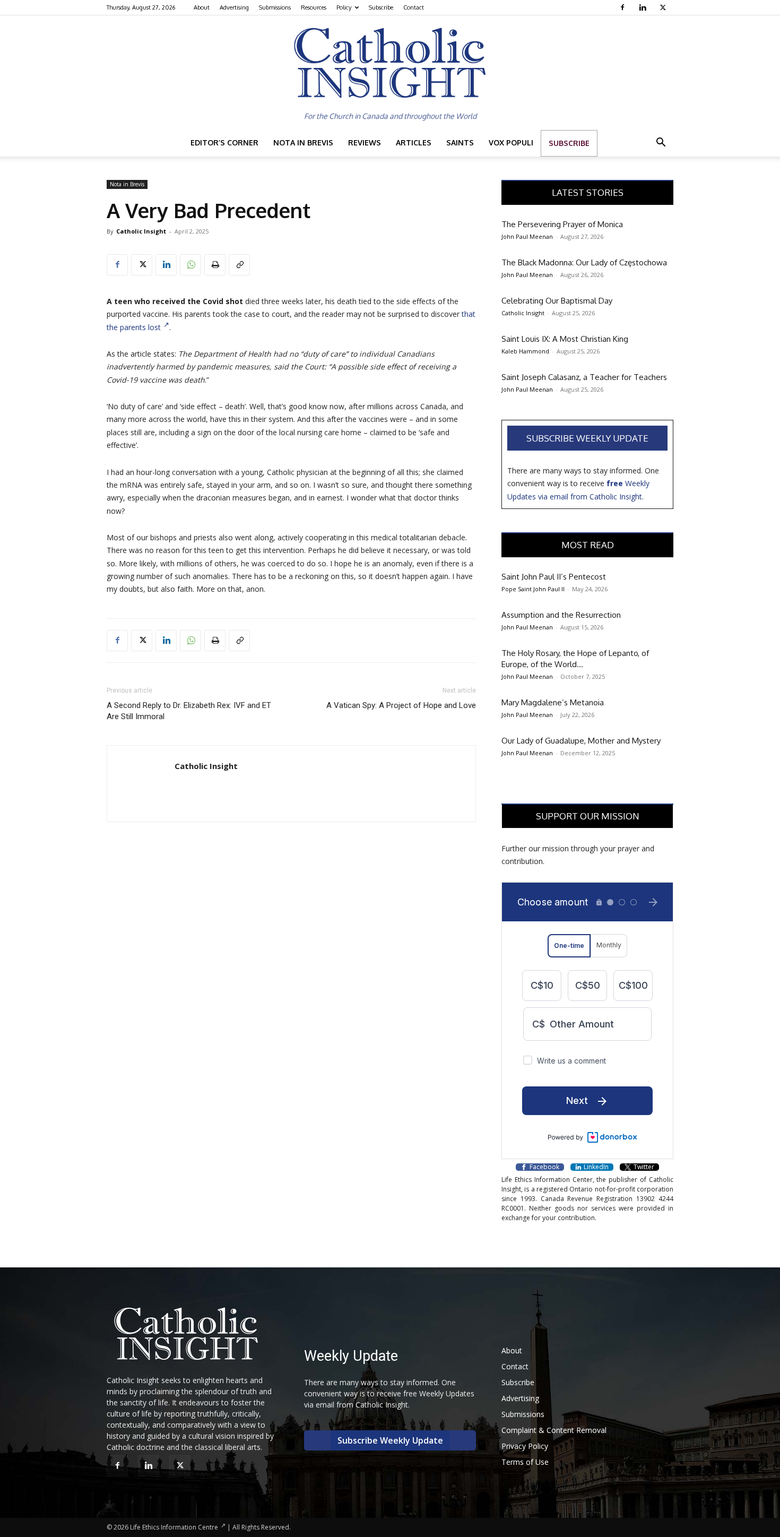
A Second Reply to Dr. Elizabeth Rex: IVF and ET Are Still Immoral (189, 711)
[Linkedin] (644, 7)
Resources (313, 7)
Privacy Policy (524, 1446)
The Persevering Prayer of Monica (562, 224)
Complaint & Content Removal (553, 1430)
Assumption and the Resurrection (561, 615)
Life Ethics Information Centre (174, 1527)
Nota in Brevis (303, 142)
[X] (664, 7)
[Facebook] (623, 7)
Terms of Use (525, 1462)
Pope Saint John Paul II (533, 589)
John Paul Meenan (527, 236)
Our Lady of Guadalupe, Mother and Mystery (581, 741)
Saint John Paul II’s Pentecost (553, 577)
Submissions (275, 7)
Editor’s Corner (224, 142)
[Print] (215, 264)
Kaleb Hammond (525, 351)
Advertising (234, 7)
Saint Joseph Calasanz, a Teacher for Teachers (584, 377)
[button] (660, 144)
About (202, 7)
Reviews (364, 142)
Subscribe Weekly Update (587, 438)
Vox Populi (511, 142)
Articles (413, 142)
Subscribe (381, 7)
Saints (460, 142)
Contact (413, 7)
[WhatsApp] (190, 264)
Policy (343, 7)
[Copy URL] (239, 264)
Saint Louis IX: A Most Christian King (564, 339)
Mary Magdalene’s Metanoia (552, 702)
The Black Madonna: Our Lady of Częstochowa (584, 262)
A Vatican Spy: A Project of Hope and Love (401, 705)
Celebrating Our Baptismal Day (556, 301)
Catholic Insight (141, 231)
